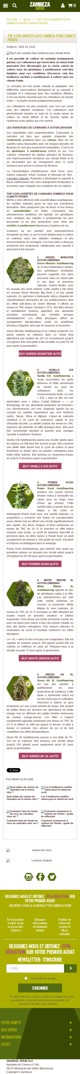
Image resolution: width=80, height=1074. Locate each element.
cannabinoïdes (22, 210)
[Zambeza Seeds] (40, 4)
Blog (27, 19)
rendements (14, 140)
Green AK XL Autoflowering (55, 680)
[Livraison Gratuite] (40, 860)
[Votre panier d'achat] (69, 5)
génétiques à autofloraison (29, 151)
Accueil (12, 19)
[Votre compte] (62, 5)
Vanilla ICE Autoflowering (53, 375)
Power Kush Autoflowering (55, 488)
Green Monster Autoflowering (55, 263)
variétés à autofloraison (21, 225)
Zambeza (26, 1072)
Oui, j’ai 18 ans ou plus (43, 978)
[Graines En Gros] (40, 850)
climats (51, 140)
